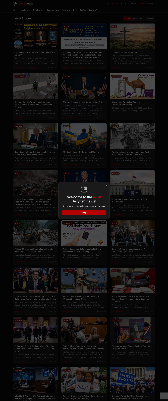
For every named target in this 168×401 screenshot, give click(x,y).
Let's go (84, 213)
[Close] (106, 185)
